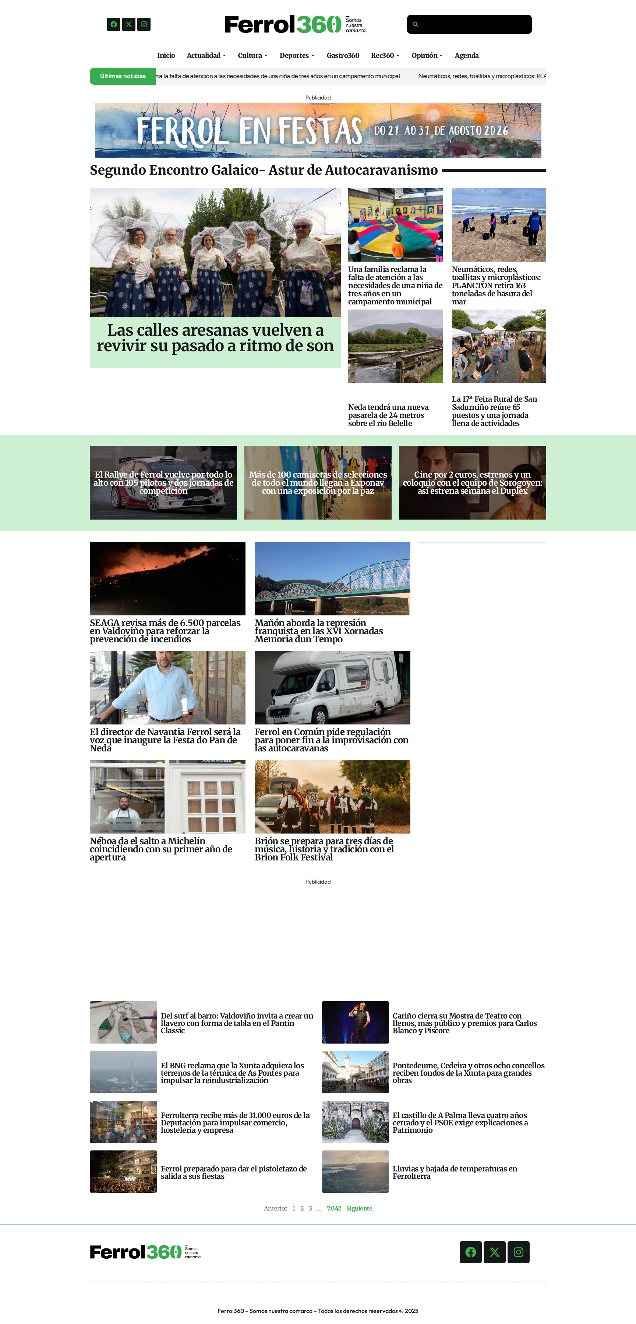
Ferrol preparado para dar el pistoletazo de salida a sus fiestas (234, 1172)
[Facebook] (113, 24)
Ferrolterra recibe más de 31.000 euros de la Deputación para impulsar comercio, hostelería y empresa (235, 1123)
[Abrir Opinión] (441, 55)
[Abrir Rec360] (398, 55)
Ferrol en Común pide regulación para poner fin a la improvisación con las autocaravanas (332, 740)
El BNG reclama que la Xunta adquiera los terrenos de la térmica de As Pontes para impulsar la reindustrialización (232, 1073)
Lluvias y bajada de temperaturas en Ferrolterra (455, 1172)
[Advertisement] (310, 938)
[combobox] (469, 24)
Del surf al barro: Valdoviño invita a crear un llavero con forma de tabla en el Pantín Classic (237, 1023)
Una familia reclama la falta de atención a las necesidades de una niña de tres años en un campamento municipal (217, 76)
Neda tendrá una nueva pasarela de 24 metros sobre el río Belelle (388, 415)
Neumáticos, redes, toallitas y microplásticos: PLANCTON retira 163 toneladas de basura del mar (505, 76)
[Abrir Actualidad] (224, 55)
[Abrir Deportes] (313, 55)
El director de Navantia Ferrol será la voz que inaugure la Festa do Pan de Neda (165, 740)
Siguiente (359, 1208)
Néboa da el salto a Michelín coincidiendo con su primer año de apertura (161, 849)
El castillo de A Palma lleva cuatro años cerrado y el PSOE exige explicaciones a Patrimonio (460, 1123)
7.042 (334, 1208)
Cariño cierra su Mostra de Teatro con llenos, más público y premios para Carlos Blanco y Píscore (465, 1023)
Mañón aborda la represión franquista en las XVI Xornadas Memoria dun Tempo (319, 631)
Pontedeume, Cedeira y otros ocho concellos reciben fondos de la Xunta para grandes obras (468, 1073)
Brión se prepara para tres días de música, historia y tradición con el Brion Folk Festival (324, 849)
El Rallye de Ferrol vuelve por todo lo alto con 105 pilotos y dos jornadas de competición (163, 482)
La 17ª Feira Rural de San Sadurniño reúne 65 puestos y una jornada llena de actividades (494, 411)
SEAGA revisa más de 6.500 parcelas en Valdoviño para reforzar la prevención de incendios (165, 631)
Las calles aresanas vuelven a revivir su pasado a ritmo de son (215, 338)
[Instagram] (144, 24)
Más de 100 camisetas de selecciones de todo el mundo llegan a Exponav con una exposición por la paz (318, 482)
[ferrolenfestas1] (318, 156)
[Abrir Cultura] (266, 55)
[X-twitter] (128, 24)
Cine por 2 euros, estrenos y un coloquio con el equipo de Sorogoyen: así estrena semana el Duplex (473, 482)
